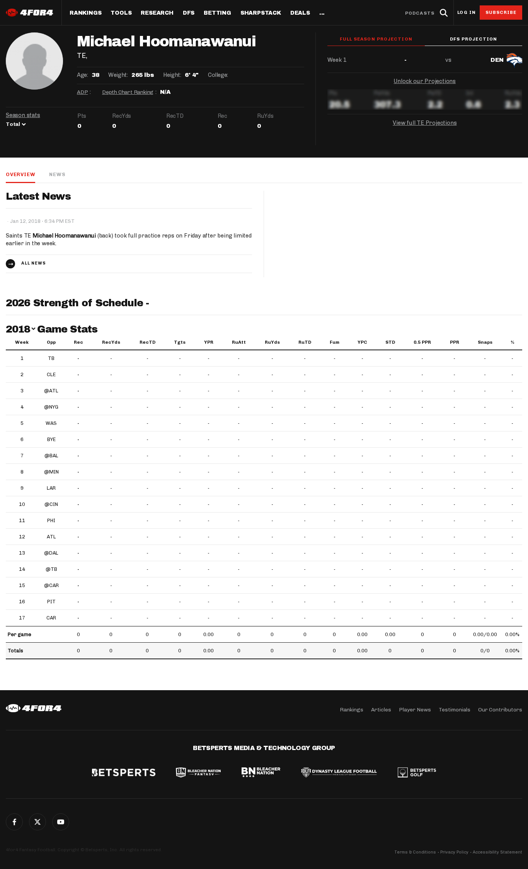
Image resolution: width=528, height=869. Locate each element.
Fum (334, 342)
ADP (82, 92)
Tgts (180, 342)
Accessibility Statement (497, 852)
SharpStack (260, 13)
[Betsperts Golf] (417, 773)
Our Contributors (500, 709)
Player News (415, 709)
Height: (172, 74)
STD (390, 342)
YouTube (60, 821)
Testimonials (454, 709)
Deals (300, 13)
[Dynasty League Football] (339, 773)
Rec (78, 342)
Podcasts (419, 13)
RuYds (272, 342)
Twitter (37, 821)
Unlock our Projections (424, 81)
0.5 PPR (422, 342)
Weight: (118, 74)
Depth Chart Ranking (127, 92)
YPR (208, 342)
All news (33, 263)
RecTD (147, 342)
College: (218, 74)
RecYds (111, 342)
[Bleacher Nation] (261, 773)
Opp (51, 342)
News (57, 174)
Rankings (85, 13)
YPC (362, 342)
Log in (466, 12)
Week (22, 342)
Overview (20, 174)
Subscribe (501, 12)
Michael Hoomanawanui (64, 235)
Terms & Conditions (415, 852)
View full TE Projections (424, 122)
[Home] (33, 708)
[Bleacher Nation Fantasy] (198, 773)
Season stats (23, 115)
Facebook (14, 821)
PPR (454, 342)
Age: (82, 74)
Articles (381, 709)
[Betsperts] (123, 773)
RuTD (304, 342)
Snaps (485, 342)
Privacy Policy (454, 852)
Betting (217, 13)
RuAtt (239, 342)
